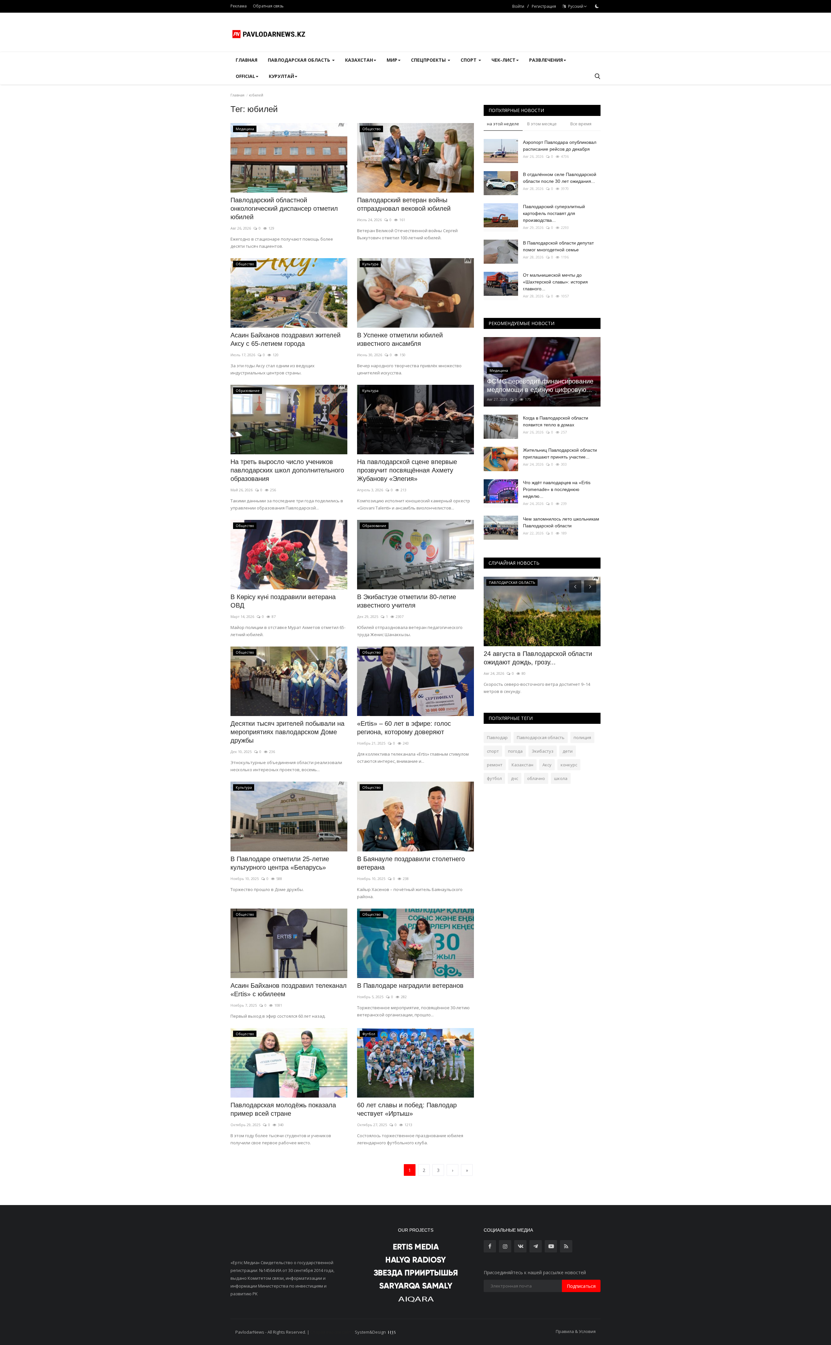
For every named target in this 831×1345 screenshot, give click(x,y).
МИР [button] (392, 60)
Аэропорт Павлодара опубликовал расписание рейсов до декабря (559, 146)
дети (568, 751)
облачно (536, 778)
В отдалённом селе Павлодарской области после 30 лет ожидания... (559, 178)
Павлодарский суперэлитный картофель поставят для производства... (554, 213)
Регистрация (544, 6)
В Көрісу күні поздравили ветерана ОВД (283, 601)
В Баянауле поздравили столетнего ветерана (411, 863)
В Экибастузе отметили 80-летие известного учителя (406, 601)
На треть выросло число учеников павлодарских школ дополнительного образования (287, 470)
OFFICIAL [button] (245, 76)
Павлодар (497, 737)
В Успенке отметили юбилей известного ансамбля (400, 339)
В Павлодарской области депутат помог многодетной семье (558, 246)
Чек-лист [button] (503, 60)
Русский (574, 6)
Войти (518, 6)
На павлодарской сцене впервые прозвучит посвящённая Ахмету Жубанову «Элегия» (407, 470)
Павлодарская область (540, 737)
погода (515, 751)
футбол (494, 778)
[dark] (597, 6)
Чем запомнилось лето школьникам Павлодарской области (561, 522)
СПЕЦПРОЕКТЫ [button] (429, 60)
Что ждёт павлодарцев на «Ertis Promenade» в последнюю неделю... (556, 489)
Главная (246, 60)
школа (560, 778)
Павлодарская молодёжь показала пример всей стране (283, 1109)
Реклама (238, 6)
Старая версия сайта (332, 1332)
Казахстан (522, 765)
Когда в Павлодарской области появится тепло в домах (555, 421)
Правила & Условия (576, 1331)
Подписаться (581, 1286)
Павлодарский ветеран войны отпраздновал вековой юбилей (404, 204)
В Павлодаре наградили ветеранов (410, 985)
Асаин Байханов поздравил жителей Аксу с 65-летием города (285, 339)
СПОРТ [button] (469, 60)
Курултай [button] (281, 76)
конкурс (569, 765)
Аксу (547, 765)
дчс (514, 778)
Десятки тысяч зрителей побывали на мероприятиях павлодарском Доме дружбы (287, 732)
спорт (493, 751)
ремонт (494, 765)
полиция (582, 737)
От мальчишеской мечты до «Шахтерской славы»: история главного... (555, 281)
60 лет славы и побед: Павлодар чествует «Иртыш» (407, 1109)
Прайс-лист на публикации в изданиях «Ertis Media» (541, 658)
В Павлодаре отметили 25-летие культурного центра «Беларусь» (279, 863)
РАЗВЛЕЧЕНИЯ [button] (546, 60)
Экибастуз (542, 751)
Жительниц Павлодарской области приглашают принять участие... (560, 453)
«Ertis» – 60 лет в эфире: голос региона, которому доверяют (404, 727)
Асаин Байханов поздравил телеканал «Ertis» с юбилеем (288, 990)
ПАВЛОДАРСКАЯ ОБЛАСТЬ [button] (299, 60)
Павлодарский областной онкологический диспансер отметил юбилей (284, 208)
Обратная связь (268, 6)
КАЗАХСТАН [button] (359, 60)
